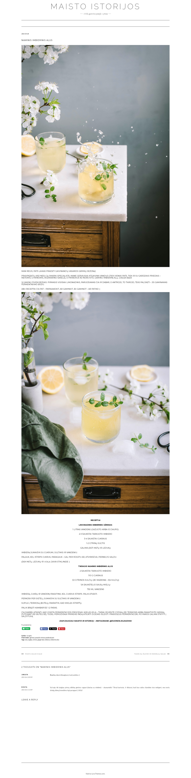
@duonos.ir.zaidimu (121, 621)
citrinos (35, 640)
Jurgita (29, 635)
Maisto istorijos (96, 6)
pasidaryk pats (49, 637)
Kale (87, 774)
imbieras (47, 640)
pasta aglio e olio (33, 654)
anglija (30, 640)
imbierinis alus (54, 640)
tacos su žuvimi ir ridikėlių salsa (150, 654)
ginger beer (41, 640)
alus (26, 640)
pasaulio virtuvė (40, 637)
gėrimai (32, 637)
